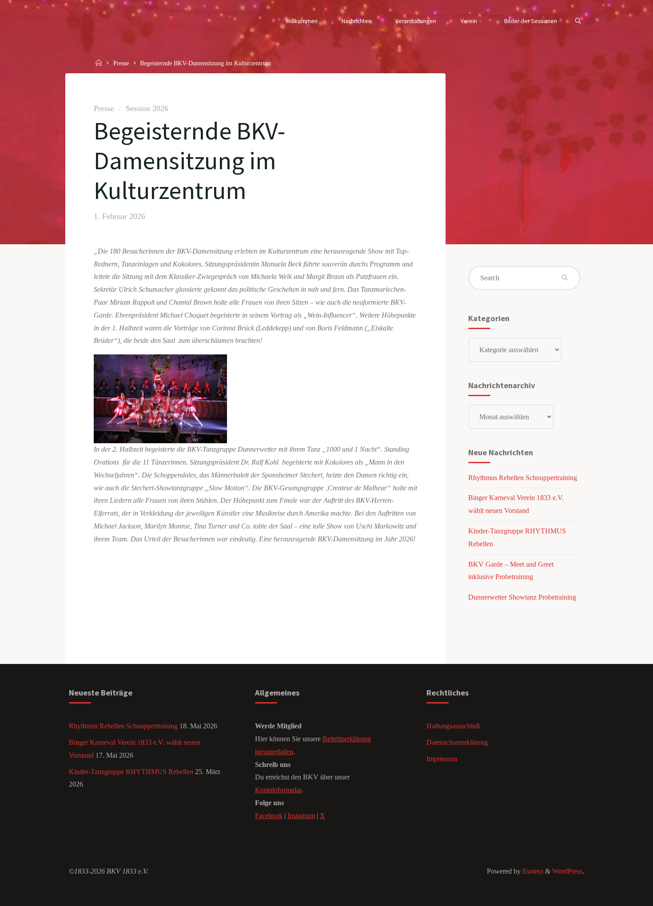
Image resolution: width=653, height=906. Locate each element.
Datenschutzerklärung (457, 742)
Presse (121, 63)
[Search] (578, 21)
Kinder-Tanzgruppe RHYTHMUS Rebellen (131, 771)
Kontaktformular (278, 790)
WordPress (567, 871)
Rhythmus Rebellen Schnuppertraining (522, 477)
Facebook (269, 815)
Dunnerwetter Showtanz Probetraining (522, 597)
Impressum (441, 759)
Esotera (532, 871)
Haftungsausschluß (453, 726)
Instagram (301, 815)
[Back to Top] (618, 893)
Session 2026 (147, 108)
